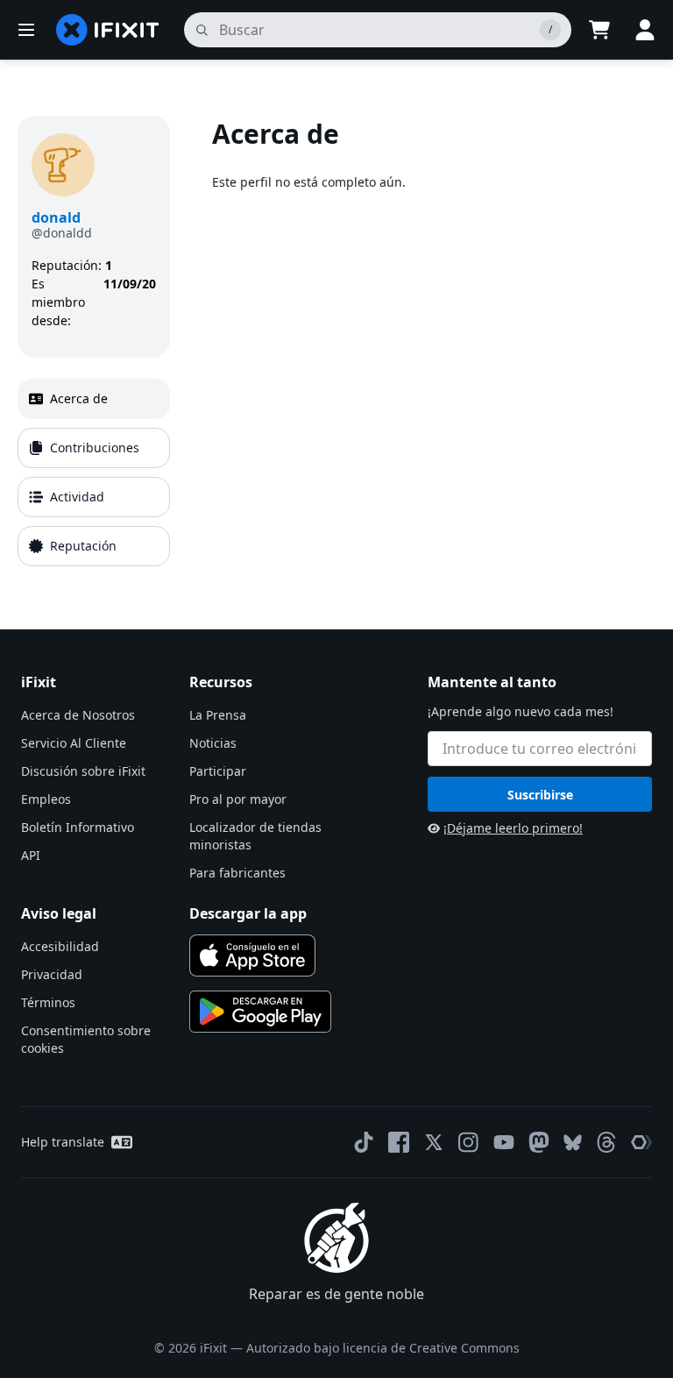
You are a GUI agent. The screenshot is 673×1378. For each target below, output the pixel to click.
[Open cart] (599, 29)
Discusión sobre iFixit (83, 771)
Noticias (213, 743)
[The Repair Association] (641, 1142)
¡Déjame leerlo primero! (513, 828)
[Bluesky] (572, 1142)
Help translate (62, 1141)
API (30, 855)
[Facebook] (398, 1142)
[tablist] (94, 472)
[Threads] (606, 1142)
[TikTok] (363, 1142)
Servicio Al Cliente (73, 743)
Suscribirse (540, 794)
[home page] (107, 30)
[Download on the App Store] (252, 955)
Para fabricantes (237, 872)
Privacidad (51, 974)
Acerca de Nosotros (78, 715)
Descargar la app (248, 913)
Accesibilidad (60, 946)
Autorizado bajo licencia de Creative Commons (383, 1347)
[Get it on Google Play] (260, 1012)
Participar (217, 771)
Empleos (46, 799)
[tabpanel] (433, 344)
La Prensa (217, 715)
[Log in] (644, 29)
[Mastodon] (538, 1142)
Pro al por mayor (238, 799)
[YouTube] (503, 1142)
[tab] (94, 399)
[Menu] (26, 30)
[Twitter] (433, 1142)
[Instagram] (468, 1142)
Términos (48, 1002)
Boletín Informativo (77, 827)
